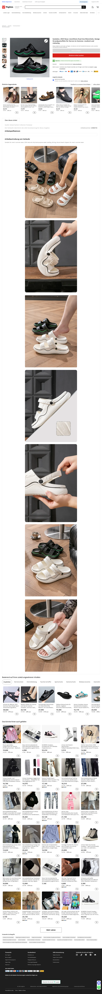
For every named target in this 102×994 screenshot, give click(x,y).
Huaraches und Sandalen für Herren (64, 939)
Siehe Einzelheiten (77, 64)
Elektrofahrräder (84, 12)
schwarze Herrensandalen (8, 937)
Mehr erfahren (84, 81)
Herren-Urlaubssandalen (92, 939)
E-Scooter (75, 12)
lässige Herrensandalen (36, 937)
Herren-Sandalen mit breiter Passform (37, 942)
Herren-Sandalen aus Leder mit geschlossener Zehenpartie (15, 942)
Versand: (55, 64)
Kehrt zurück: (56, 67)
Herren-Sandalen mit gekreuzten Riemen (52, 937)
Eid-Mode (92, 12)
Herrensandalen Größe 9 (79, 939)
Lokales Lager (6, 12)
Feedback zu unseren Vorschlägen (80, 84)
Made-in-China (22, 990)
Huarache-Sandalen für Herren (48, 939)
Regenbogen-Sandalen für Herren (23, 937)
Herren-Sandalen (21, 939)
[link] (4, 25)
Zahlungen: (55, 71)
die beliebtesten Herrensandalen (84, 937)
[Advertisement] (61, 26)
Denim (69, 12)
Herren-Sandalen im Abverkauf (69, 937)
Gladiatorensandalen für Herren (9, 939)
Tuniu (16, 990)
